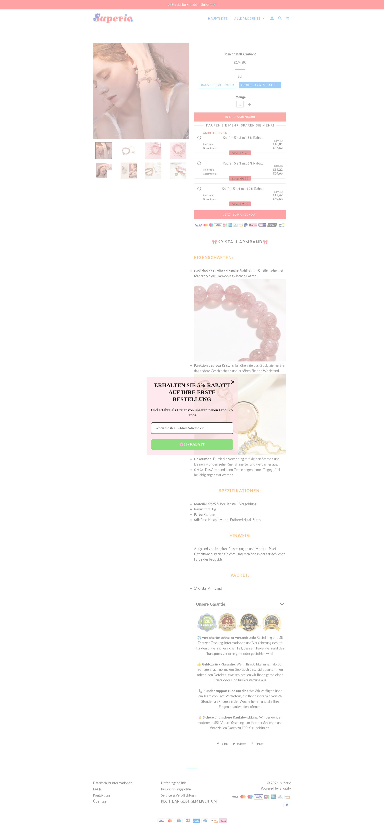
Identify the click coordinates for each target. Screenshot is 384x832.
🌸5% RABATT (192, 444)
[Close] (233, 382)
